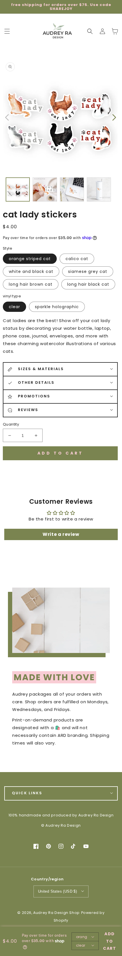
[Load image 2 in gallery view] (45, 189)
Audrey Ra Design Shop (56, 912)
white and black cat (31, 271)
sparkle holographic (57, 307)
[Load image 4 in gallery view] (99, 189)
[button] (90, 31)
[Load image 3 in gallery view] (72, 189)
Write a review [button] (61, 534)
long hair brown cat (30, 284)
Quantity (11, 424)
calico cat (77, 259)
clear (14, 307)
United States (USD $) (57, 891)
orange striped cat (30, 259)
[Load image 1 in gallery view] (18, 189)
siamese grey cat (87, 271)
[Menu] (7, 31)
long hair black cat (88, 284)
